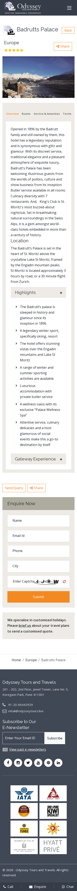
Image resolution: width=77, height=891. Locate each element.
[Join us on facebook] (8, 763)
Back (68, 30)
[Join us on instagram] (18, 763)
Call (10, 886)
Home (16, 660)
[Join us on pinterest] (48, 763)
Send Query (14, 488)
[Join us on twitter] (28, 763)
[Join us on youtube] (38, 763)
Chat (70, 886)
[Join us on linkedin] (58, 763)
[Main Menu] (69, 7)
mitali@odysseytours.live (26, 711)
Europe (31, 660)
